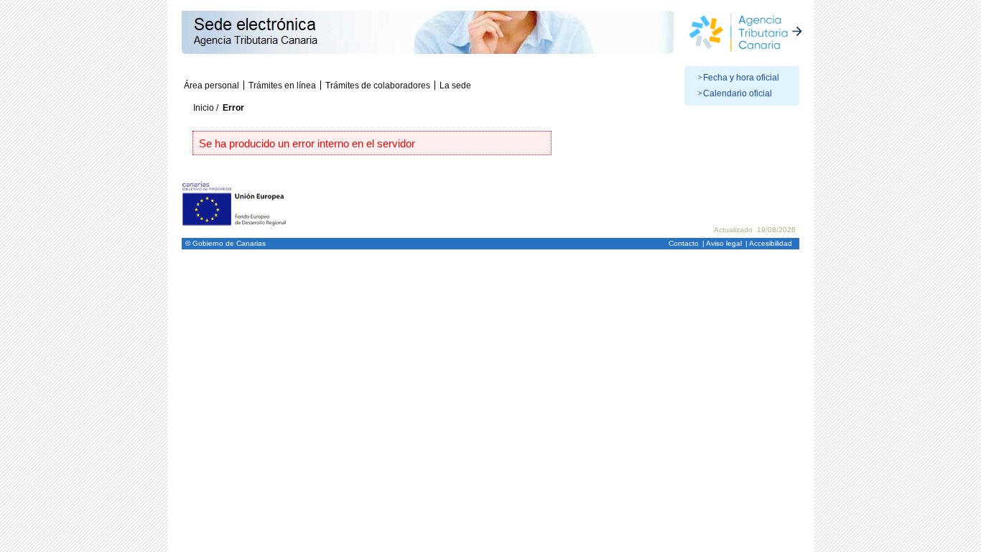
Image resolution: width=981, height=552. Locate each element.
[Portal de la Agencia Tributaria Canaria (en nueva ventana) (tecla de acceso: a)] (745, 31)
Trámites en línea (282, 85)
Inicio (203, 108)
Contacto (684, 243)
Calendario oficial (737, 93)
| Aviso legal (722, 243)
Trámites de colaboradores (377, 85)
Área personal (211, 85)
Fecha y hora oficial (741, 77)
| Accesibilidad (768, 243)
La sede (455, 85)
